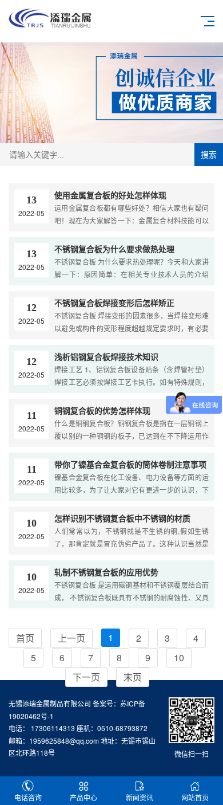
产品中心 (83, 797)
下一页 (86, 677)
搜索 (209, 154)
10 (179, 657)
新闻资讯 (139, 797)
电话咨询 (28, 797)
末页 (133, 677)
